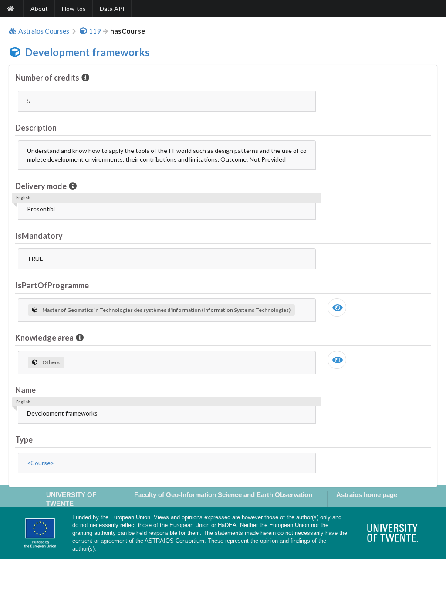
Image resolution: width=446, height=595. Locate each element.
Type (24, 439)
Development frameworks (87, 52)
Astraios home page (366, 494)
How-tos (74, 8)
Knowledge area (44, 337)
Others (51, 362)
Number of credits (47, 77)
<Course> (40, 463)
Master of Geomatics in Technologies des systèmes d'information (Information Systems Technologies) (166, 310)
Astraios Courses (43, 30)
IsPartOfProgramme (52, 285)
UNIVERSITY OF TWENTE (71, 499)
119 (95, 30)
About (39, 8)
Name (25, 390)
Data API (112, 8)
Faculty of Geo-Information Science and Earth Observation (223, 494)
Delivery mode (41, 186)
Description (36, 127)
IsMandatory (39, 235)
